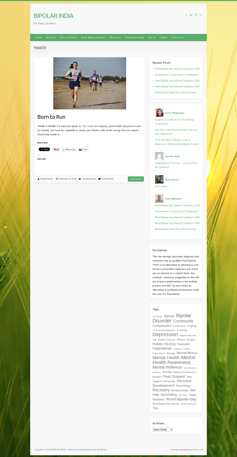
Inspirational (162, 348)
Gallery (163, 37)
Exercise (170, 340)
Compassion (162, 325)
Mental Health (166, 357)
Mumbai (167, 372)
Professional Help (134, 37)
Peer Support (174, 376)
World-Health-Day (188, 404)
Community (183, 321)
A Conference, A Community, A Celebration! (176, 74)
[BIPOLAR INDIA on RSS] (200, 15)
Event (161, 339)
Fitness (181, 339)
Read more (136, 179)
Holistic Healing (164, 344)
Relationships (179, 390)
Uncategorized (89, 179)
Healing (191, 339)
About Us (51, 37)
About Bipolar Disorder (93, 37)
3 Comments (107, 179)
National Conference (184, 372)
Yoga (155, 407)
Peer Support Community (172, 379)
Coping (191, 325)
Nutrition (157, 376)
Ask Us (152, 37)
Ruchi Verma (47, 179)
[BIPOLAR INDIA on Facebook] (186, 15)
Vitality (192, 394)
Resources (115, 37)
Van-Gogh (183, 395)
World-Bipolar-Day (181, 399)
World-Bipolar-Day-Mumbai (166, 404)
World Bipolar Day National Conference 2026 (177, 69)
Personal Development (172, 383)
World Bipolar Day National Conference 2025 (177, 80)
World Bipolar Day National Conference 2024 (177, 86)
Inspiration (183, 344)
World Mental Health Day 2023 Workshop (175, 92)
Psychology (183, 385)
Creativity (182, 330)
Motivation (157, 372)
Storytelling (168, 394)
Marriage (170, 353)
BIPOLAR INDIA (53, 15)
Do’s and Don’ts (68, 37)
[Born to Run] (90, 83)
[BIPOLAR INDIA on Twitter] (191, 15)
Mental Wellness (167, 367)
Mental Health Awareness (174, 360)
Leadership (177, 349)
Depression (165, 334)
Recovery (161, 390)
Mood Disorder (190, 368)
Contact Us (177, 37)
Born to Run (51, 116)
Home (38, 37)
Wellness (158, 399)
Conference (179, 326)
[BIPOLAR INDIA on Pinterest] (196, 15)
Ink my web (198, 449)
